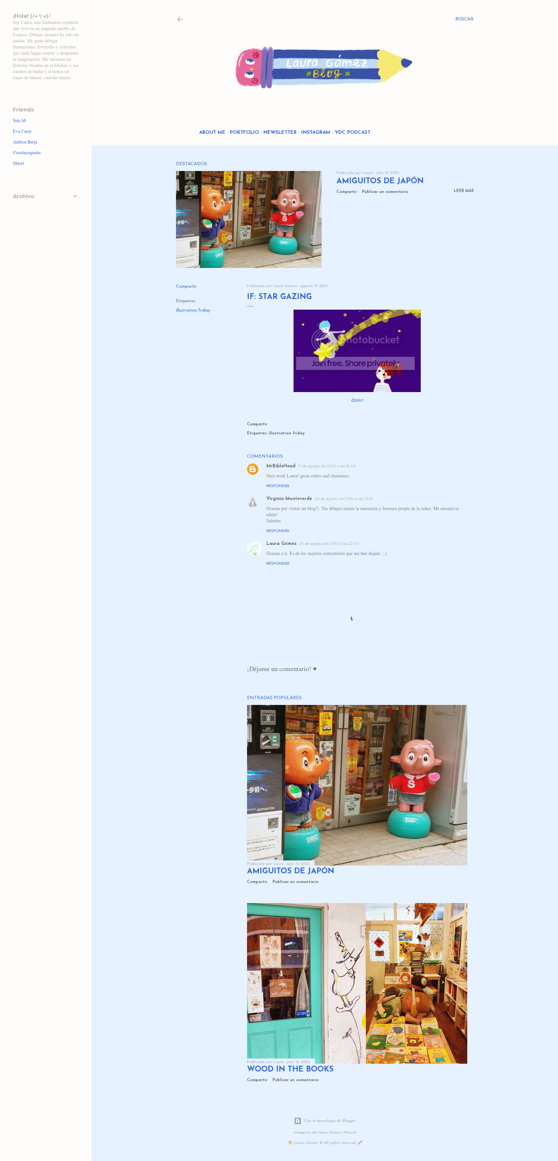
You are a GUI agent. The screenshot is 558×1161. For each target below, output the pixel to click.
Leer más (464, 191)
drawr (357, 399)
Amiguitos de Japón (380, 181)
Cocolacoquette (27, 152)
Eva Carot (22, 131)
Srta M (19, 120)
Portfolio (244, 132)
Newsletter (280, 132)
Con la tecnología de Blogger (330, 1121)
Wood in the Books (290, 1069)
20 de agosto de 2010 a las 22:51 (344, 498)
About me (212, 132)
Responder (277, 486)
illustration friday (193, 310)
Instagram (315, 132)
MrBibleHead (280, 466)
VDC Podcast (352, 132)
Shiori (18, 163)
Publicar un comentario (385, 192)
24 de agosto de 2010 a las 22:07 (329, 543)
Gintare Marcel (342, 1132)
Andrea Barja (25, 142)
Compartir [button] (346, 192)
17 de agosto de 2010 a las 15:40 (327, 465)
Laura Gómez (281, 543)
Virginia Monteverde (289, 498)
